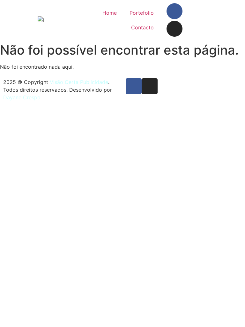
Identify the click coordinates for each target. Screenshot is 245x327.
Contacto (142, 27)
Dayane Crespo (22, 97)
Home (109, 13)
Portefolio (142, 13)
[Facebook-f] (134, 86)
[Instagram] (174, 29)
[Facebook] (174, 11)
